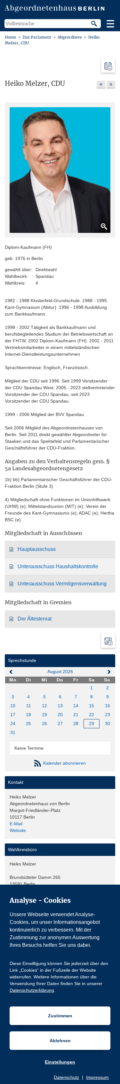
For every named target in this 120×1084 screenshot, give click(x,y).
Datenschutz (66, 1077)
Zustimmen (60, 1015)
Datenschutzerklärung (32, 990)
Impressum (97, 1077)
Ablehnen (60, 1040)
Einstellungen (60, 1062)
